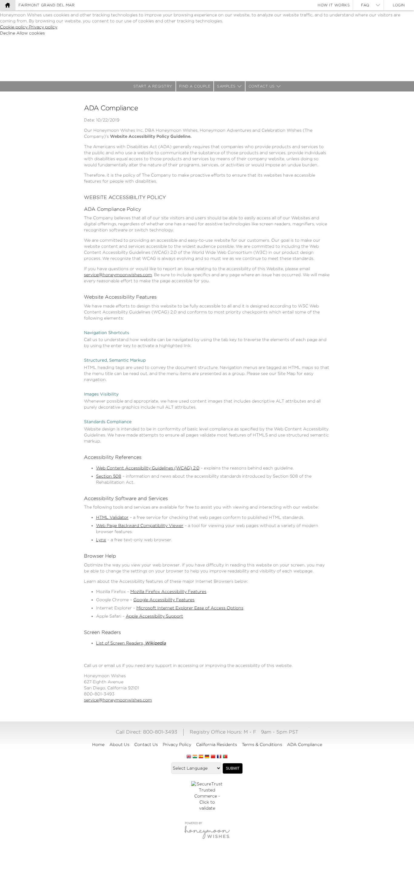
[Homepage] (7, 5)
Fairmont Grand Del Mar (46, 5)
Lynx (101, 539)
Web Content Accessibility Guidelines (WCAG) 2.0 (147, 468)
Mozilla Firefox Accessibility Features (168, 591)
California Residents (216, 744)
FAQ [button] (365, 5)
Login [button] (399, 5)
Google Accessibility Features (164, 599)
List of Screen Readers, (131, 643)
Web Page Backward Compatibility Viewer (139, 525)
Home (98, 744)
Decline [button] (8, 33)
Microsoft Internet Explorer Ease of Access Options (189, 607)
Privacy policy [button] (43, 27)
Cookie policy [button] (14, 27)
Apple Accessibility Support (154, 616)
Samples (226, 86)
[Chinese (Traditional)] (213, 757)
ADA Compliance (304, 744)
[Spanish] (201, 757)
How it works (334, 5)
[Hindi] (194, 757)
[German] (207, 757)
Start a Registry (152, 86)
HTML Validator (112, 517)
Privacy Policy (177, 744)
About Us (119, 744)
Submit (232, 768)
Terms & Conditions (262, 744)
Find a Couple (195, 86)
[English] (188, 757)
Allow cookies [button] (30, 33)
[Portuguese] (225, 757)
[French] (219, 757)
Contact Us (262, 86)
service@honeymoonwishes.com (118, 274)
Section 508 (108, 476)
